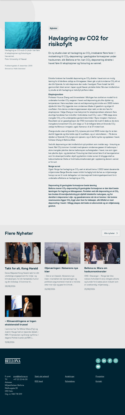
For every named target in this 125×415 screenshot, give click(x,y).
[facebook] (109, 360)
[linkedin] (104, 360)
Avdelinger (69, 376)
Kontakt (99, 381)
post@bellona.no (20, 376)
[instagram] (115, 360)
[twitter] (98, 360)
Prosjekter (100, 376)
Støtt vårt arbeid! (42, 376)
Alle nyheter (109, 233)
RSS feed (39, 381)
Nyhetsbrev (70, 381)
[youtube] (98, 366)
